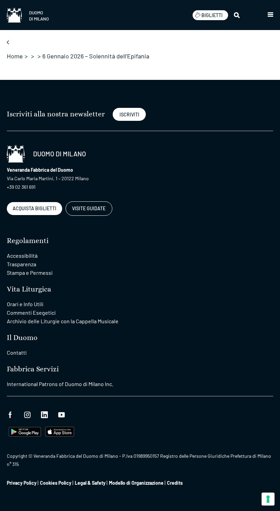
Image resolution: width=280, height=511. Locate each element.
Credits (175, 483)
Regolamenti (27, 240)
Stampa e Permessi (30, 272)
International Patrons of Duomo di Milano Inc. (60, 384)
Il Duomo (22, 337)
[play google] (25, 431)
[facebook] (10, 414)
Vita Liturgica (29, 289)
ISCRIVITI (129, 114)
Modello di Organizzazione (136, 483)
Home (15, 56)
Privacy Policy (22, 483)
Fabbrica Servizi (33, 369)
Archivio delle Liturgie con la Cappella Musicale (62, 321)
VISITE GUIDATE (89, 208)
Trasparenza (21, 264)
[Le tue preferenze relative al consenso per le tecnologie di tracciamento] (268, 499)
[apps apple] (59, 431)
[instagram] (27, 414)
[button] (270, 15)
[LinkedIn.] (44, 414)
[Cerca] (237, 15)
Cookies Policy (55, 483)
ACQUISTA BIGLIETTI (34, 208)
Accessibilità (22, 255)
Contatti (17, 352)
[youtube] (61, 414)
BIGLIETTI (212, 15)
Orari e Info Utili (25, 304)
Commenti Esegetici (31, 312)
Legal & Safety (90, 483)
